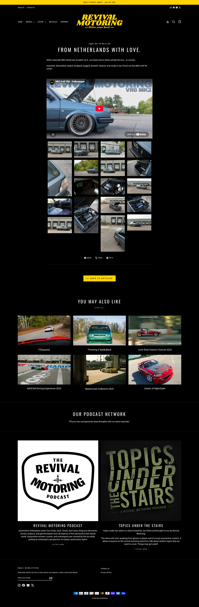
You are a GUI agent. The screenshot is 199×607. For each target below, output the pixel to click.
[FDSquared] (44, 330)
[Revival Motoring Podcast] (58, 480)
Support (64, 21)
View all (99, 308)
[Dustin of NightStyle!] (154, 370)
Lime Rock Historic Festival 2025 (155, 349)
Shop (20, 21)
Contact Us (31, 7)
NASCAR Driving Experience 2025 (44, 388)
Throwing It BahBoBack (99, 349)
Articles (53, 21)
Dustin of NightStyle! (154, 388)
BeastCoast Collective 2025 (99, 388)
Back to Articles (101, 278)
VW (100, 44)
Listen (41, 21)
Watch (29, 21)
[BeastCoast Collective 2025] (99, 370)
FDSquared (44, 349)
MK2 (96, 44)
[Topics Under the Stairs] (141, 480)
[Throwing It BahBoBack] (99, 330)
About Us (21, 7)
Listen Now (58, 544)
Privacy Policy (106, 572)
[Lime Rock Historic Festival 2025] (154, 330)
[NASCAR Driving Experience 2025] (44, 370)
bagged (91, 44)
